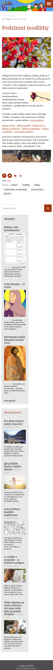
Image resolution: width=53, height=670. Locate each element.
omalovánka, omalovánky (15, 189)
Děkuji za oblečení (11, 128)
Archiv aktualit (9, 400)
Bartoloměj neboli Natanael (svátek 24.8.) (14, 339)
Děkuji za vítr (38, 125)
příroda (7, 193)
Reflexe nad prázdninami (11, 228)
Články (8, 19)
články (37, 185)
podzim (14, 185)
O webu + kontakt (26, 665)
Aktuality (9, 218)
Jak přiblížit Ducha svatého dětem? (12, 466)
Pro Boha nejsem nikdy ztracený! (14, 422)
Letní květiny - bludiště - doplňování (12, 511)
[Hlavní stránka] (3, 19)
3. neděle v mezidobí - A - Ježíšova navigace (14, 559)
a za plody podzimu (23, 131)
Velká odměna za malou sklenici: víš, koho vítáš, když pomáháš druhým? (14, 608)
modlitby (26, 185)
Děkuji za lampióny (31, 128)
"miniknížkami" (36, 120)
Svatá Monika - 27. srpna (15, 285)
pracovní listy (37, 189)
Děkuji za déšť (24, 125)
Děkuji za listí (8, 125)
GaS (14, 16)
